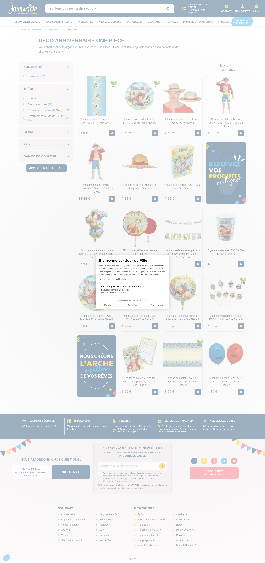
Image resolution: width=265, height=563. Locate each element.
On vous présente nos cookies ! (114, 293)
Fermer (107, 305)
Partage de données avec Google (115, 290)
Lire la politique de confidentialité (112, 279)
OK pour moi (157, 305)
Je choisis (132, 305)
